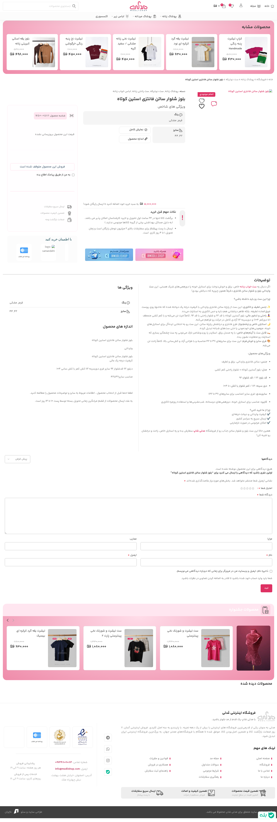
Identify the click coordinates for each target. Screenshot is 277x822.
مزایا (269, 539)
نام (269, 555)
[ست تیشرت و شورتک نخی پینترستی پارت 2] (139, 648)
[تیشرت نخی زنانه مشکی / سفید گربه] (150, 52)
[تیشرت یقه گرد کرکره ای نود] (203, 52)
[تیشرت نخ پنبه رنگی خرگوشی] (96, 52)
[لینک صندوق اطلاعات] (241, 6)
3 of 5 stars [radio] (247, 488)
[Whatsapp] (108, 749)
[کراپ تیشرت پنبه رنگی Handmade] (256, 52)
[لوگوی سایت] (138, 6)
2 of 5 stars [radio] (250, 488)
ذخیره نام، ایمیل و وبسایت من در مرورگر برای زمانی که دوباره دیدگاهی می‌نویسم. (222, 571)
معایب (133, 539)
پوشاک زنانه (247, 80)
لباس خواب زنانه (122, 91)
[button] (42, 167)
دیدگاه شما (264, 495)
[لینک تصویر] (266, 716)
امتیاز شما (265, 488)
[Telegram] (108, 737)
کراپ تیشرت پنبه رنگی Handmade (235, 44)
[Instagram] (108, 760)
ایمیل (132, 555)
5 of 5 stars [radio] (241, 488)
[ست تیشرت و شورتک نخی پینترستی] (215, 648)
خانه (270, 80)
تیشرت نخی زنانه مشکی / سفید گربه (126, 44)
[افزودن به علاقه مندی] (202, 103)
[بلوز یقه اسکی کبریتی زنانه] (43, 52)
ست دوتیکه (232, 80)
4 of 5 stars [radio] (244, 488)
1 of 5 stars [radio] (252, 488)
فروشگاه (261, 80)
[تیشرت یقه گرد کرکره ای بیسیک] (62, 648)
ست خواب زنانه (248, 287)
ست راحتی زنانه (140, 91)
